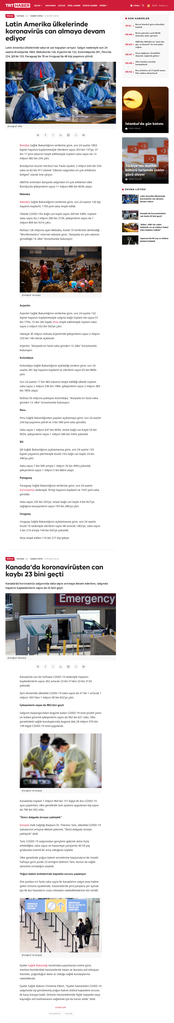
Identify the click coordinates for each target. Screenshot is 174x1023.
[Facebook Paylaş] (45, 135)
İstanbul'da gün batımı (144, 124)
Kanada (24, 825)
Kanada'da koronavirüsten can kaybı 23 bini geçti (153, 215)
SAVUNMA (50, 6)
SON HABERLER (139, 18)
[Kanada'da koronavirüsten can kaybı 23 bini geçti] (130, 215)
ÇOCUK (61, 6)
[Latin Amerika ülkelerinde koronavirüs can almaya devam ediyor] (130, 199)
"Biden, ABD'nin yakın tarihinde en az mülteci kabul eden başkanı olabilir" (154, 227)
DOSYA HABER (90, 6)
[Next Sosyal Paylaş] (38, 135)
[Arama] (144, 5)
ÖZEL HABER (74, 6)
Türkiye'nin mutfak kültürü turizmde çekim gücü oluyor (144, 170)
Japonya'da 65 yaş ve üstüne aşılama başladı (154, 240)
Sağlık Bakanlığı (38, 965)
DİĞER (103, 6)
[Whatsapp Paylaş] (76, 135)
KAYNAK (20, 16)
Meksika (25, 202)
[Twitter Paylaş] (53, 135)
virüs (55, 322)
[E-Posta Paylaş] (83, 135)
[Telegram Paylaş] (68, 135)
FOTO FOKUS (134, 129)
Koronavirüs (54, 1013)
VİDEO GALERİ (135, 179)
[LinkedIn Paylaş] (60, 135)
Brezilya (24, 145)
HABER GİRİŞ (36, 16)
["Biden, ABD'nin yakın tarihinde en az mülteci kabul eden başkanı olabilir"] (130, 227)
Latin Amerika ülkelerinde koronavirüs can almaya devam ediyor (152, 199)
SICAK (37, 6)
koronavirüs (27, 490)
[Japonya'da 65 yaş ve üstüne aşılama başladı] (130, 240)
